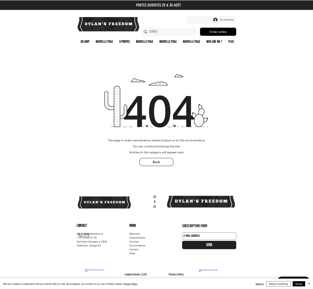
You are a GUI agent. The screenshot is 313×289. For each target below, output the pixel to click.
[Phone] (80, 235)
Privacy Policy (130, 283)
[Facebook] (154, 201)
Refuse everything (278, 283)
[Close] (309, 283)
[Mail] (86, 235)
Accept (298, 283)
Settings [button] (259, 283)
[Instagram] (154, 196)
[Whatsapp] (154, 206)
